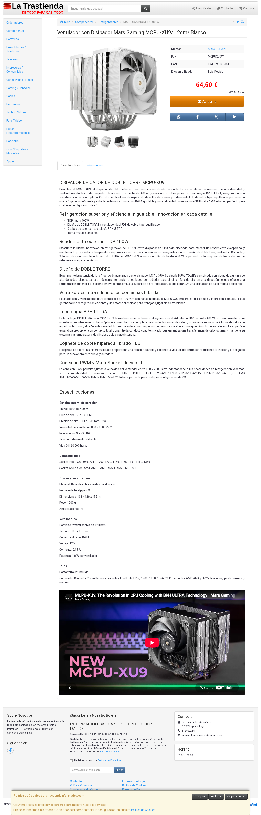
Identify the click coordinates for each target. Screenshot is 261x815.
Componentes (15, 30)
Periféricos (13, 104)
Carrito (248, 8)
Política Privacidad (81, 785)
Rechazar (216, 796)
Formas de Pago (132, 789)
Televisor (12, 59)
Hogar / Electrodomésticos (18, 130)
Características (70, 165)
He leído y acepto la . (98, 760)
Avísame (209, 101)
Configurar (200, 796)
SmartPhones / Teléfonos (16, 49)
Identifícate (203, 8)
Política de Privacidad (110, 751)
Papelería (12, 141)
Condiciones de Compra (85, 789)
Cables (10, 96)
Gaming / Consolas (18, 88)
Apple (10, 161)
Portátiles (12, 39)
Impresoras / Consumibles (14, 69)
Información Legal (133, 781)
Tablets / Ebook (16, 112)
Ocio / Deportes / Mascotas (17, 151)
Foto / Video (14, 120)
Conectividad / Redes (20, 79)
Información (95, 165)
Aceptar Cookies (236, 796)
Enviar (119, 769)
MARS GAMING (217, 49)
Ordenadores (14, 22)
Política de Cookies (143, 810)
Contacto (226, 8)
